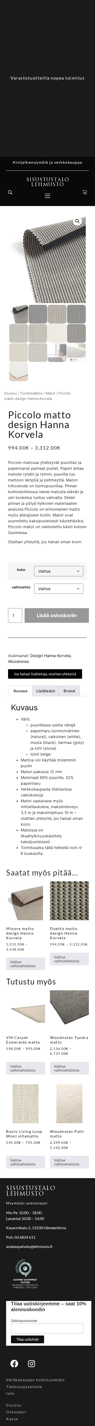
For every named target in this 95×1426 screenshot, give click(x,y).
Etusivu (10, 393)
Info (10, 1393)
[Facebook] (14, 1363)
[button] (77, 221)
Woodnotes (18, 661)
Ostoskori (16, 1411)
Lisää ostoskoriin (57, 615)
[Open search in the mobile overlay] (10, 192)
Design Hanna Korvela (50, 655)
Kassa (12, 1418)
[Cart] (85, 192)
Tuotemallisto (31, 393)
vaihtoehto (21, 587)
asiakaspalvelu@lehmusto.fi (29, 1246)
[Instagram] (31, 1363)
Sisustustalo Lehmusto (47, 182)
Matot (50, 393)
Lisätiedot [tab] (45, 690)
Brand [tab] (69, 690)
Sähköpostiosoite (24, 1320)
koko (21, 569)
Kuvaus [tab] (21, 690)
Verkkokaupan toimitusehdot (35, 1379)
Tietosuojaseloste (24, 1386)
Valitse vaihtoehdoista (22, 963)
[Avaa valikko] (47, 196)
